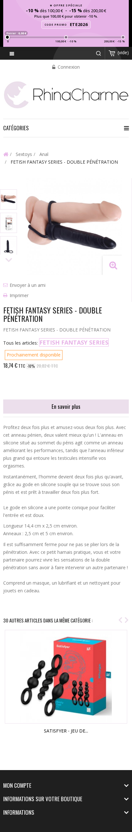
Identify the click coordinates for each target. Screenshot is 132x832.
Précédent (9, 183)
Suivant (9, 260)
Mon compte (17, 785)
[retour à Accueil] (5, 154)
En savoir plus (66, 406)
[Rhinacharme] (66, 94)
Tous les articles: (20, 343)
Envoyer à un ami (27, 285)
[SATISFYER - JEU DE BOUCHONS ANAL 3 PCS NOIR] (66, 676)
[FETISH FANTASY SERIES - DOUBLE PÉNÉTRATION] (8, 199)
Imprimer (19, 295)
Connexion (68, 67)
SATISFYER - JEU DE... (66, 731)
